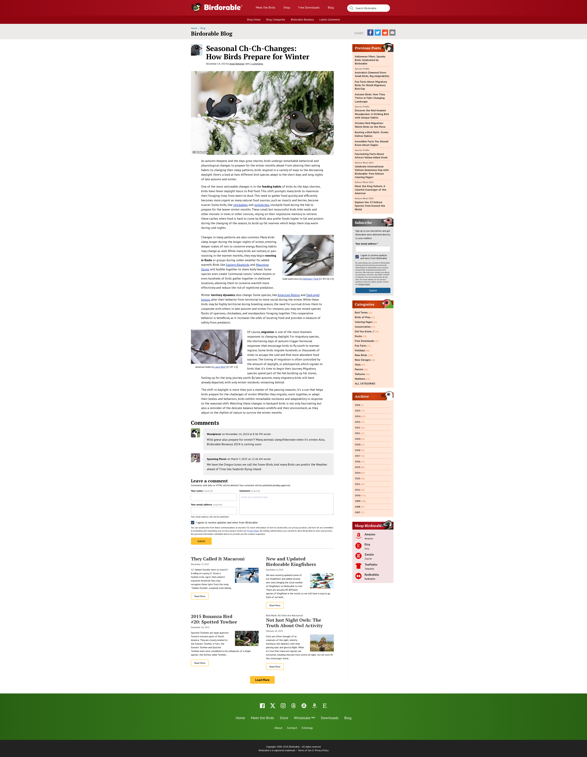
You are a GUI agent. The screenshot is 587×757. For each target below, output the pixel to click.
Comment (249, 490)
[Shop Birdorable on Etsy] (324, 705)
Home (194, 28)
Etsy (367, 544)
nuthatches (261, 205)
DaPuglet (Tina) (310, 278)
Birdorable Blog (211, 33)
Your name (202, 490)
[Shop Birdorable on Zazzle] (303, 705)
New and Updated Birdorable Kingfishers (291, 561)
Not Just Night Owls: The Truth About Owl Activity (294, 623)
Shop (286, 7)
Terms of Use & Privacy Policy (313, 750)
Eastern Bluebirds (237, 265)
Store (284, 717)
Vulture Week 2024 (364, 162)
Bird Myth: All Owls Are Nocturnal (284, 615)
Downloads (309, 7)
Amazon (370, 534)
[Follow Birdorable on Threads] (293, 705)
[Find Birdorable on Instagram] (283, 705)
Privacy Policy (253, 530)
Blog (331, 7)
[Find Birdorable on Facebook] (262, 705)
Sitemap (307, 728)
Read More (199, 596)
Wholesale (304, 717)
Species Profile (362, 68)
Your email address (206, 504)
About (278, 728)
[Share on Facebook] (370, 32)
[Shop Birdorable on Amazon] (314, 705)
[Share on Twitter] (378, 32)
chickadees (240, 205)
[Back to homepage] (223, 7)
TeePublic (371, 565)
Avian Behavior (236, 63)
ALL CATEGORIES (365, 383)
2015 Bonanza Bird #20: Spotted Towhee (214, 619)
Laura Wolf (220, 366)
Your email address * (366, 243)
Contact (292, 728)
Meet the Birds (265, 7)
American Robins (289, 295)
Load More (262, 680)
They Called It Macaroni (218, 559)
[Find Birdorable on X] (272, 705)
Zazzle (369, 554)
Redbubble (372, 575)
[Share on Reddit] (385, 32)
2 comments (256, 63)
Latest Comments (329, 19)
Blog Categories (275, 19)
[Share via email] (392, 32)
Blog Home (253, 19)
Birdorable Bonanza (302, 19)
